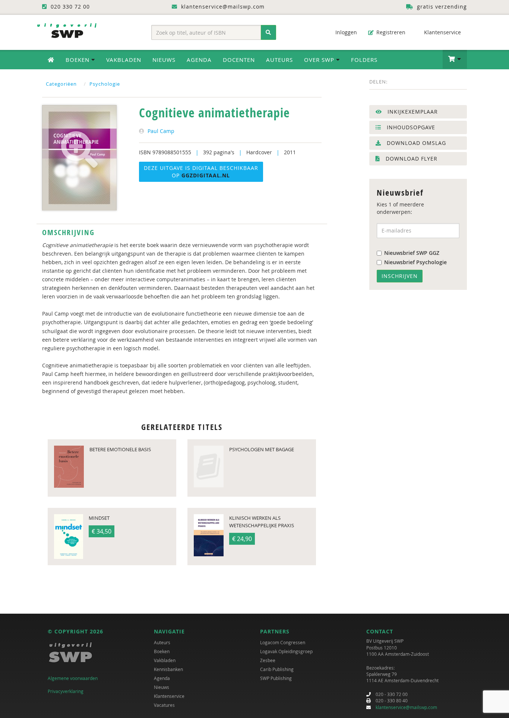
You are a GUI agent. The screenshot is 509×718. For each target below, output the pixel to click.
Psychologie (104, 83)
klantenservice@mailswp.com (406, 707)
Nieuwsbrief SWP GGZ (411, 252)
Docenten (239, 59)
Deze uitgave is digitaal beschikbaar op (201, 171)
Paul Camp (161, 131)
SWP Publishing (276, 678)
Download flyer (410, 158)
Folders (364, 59)
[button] (455, 59)
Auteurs (279, 59)
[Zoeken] (268, 32)
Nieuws (164, 59)
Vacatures (164, 705)
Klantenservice (442, 32)
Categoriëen (61, 83)
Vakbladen (123, 59)
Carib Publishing (277, 669)
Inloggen (345, 32)
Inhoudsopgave (410, 127)
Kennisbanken (168, 669)
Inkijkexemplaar (412, 111)
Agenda (199, 59)
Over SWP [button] (320, 59)
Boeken (162, 651)
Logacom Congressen (282, 642)
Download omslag (415, 142)
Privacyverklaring (65, 691)
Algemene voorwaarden (73, 678)
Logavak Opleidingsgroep (286, 651)
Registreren (390, 32)
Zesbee (267, 660)
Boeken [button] (78, 59)
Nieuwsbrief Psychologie (415, 262)
